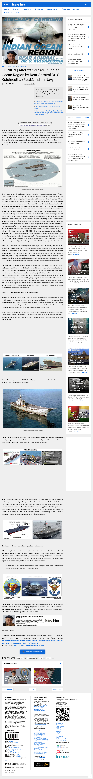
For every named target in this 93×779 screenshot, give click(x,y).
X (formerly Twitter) (61, 740)
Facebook (58, 727)
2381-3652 (10, 741)
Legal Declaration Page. (40, 724)
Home (7, 9)
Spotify (57, 737)
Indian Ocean (22, 66)
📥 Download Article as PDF (32, 651)
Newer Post (7, 689)
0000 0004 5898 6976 (13, 747)
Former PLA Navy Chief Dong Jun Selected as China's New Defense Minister (48, 102)
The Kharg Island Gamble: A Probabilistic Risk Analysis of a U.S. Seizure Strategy (76, 327)
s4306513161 (15, 753)
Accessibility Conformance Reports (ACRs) (40, 731)
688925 (18, 755)
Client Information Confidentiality (38, 736)
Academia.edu (59, 723)
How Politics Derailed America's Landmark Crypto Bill (81, 107)
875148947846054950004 (16, 749)
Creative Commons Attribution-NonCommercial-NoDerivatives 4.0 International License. (40, 708)
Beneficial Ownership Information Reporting (39, 734)
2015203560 (22, 744)
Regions (16, 9)
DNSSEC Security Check (40, 738)
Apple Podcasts (60, 726)
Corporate (39, 9)
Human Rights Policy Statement (39, 750)
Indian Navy (11, 66)
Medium (58, 735)
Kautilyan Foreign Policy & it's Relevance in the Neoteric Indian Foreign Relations (76, 357)
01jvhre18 (11, 750)
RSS (18, 12)
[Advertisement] (17, 99)
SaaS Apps (66, 9)
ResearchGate (59, 736)
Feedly (57, 728)
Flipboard (58, 730)
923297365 (16, 742)
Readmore (76, 254)
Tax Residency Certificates (40, 752)
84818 (11, 751)
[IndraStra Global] (19, 4)
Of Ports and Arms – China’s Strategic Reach (44, 679)
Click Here (42, 757)
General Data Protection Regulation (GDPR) (40, 744)
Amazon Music (60, 725)
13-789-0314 (18, 756)
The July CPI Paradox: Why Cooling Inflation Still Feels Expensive (80, 89)
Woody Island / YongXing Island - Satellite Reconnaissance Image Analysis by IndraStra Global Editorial (48, 113)
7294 (17, 754)
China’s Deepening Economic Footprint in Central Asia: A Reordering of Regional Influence (78, 297)
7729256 (19, 766)
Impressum (8, 12)
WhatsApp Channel (61, 739)
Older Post (57, 689)
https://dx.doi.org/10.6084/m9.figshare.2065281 (30, 645)
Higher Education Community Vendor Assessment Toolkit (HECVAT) (41, 747)
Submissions (53, 9)
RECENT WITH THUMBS (76, 70)
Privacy (76, 9)
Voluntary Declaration (39, 753)
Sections (28, 9)
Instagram (58, 731)
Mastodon (58, 733)
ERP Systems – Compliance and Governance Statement (41, 740)
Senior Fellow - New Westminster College (32, 125)
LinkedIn (58, 732)
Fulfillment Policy (38, 742)
